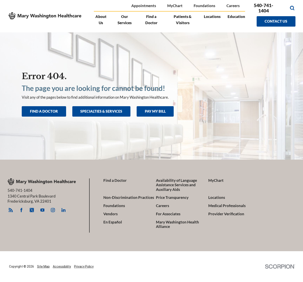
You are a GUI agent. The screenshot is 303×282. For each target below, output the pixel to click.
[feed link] (11, 210)
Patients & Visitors (182, 19)
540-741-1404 (263, 8)
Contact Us (276, 21)
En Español (112, 222)
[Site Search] (292, 8)
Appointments (143, 5)
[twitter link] (32, 210)
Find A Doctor (44, 111)
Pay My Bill (155, 111)
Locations (212, 16)
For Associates (168, 214)
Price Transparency (172, 197)
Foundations (204, 5)
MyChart (175, 5)
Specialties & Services (101, 111)
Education (236, 16)
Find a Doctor (151, 19)
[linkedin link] (63, 210)
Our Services (125, 19)
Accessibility (62, 266)
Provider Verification (226, 214)
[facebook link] (21, 210)
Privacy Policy (84, 266)
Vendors (110, 214)
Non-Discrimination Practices (128, 197)
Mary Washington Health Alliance (177, 224)
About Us (100, 19)
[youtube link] (42, 210)
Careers (233, 5)
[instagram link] (53, 210)
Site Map (43, 266)
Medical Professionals (227, 206)
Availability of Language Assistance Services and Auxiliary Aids (176, 185)
